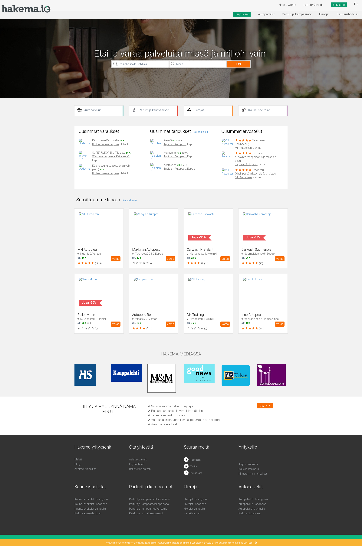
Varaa (115, 258)
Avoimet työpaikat (85, 468)
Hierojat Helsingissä (196, 499)
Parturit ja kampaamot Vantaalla (148, 508)
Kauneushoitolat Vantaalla (90, 508)
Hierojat (324, 14)
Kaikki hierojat (192, 513)
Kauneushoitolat (347, 14)
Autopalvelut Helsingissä (253, 499)
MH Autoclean (243, 147)
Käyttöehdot (136, 464)
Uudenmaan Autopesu (105, 144)
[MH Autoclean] (101, 228)
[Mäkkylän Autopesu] (156, 228)
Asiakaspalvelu (138, 459)
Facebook (195, 459)
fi (355, 3)
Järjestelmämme (248, 464)
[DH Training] (210, 293)
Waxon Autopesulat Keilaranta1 (111, 156)
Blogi (77, 464)
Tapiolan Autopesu (175, 144)
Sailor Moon (86, 315)
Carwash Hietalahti (200, 249)
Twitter (194, 466)
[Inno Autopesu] (265, 293)
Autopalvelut (266, 14)
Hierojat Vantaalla (194, 508)
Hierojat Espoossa (195, 503)
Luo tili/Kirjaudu (313, 5)
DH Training (195, 315)
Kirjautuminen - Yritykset (253, 473)
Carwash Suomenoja (257, 249)
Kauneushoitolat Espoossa (90, 503)
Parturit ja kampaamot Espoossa (149, 503)
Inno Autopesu (252, 315)
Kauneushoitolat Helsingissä (91, 499)
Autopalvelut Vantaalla (252, 508)
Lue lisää (248, 542)
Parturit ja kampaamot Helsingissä (149, 499)
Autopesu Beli (142, 315)
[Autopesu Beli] (156, 293)
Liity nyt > (265, 405)
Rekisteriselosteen (140, 468)
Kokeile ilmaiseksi (249, 468)
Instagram (196, 473)
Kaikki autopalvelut (250, 513)
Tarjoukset (242, 14)
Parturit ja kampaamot (297, 14)
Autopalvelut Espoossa (252, 503)
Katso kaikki (200, 131)
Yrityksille (339, 5)
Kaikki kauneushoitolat (87, 513)
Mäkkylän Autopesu (146, 249)
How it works (287, 5)
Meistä (78, 459)
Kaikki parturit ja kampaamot (146, 513)
